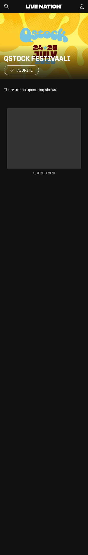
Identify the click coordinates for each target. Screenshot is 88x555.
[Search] (6, 6)
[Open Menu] (82, 6)
